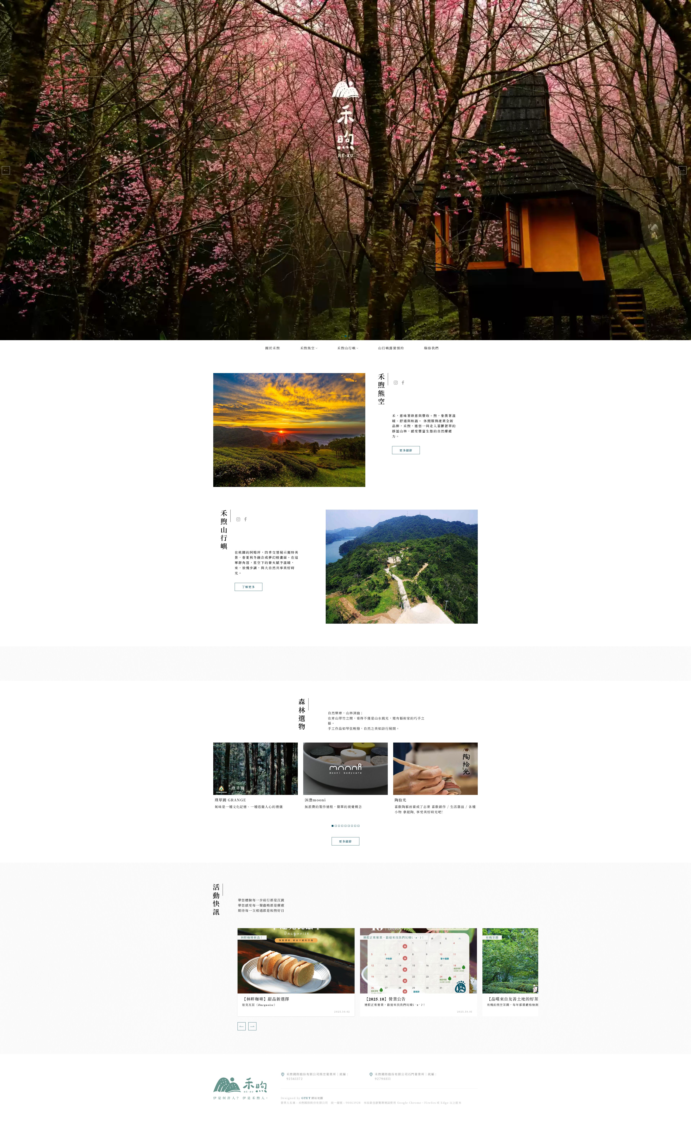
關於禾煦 (272, 348)
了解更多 (248, 587)
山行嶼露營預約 (391, 348)
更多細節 (405, 450)
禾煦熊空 (307, 348)
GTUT (306, 1098)
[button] (342, 336)
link (296, 1005)
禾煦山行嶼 (346, 348)
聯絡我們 (431, 348)
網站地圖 (317, 1098)
